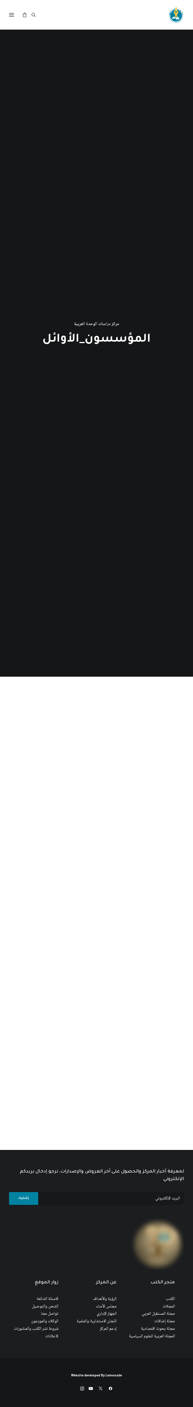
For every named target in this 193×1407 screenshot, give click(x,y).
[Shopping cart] (26, 15)
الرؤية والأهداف (105, 1299)
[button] (11, 15)
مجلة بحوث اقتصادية (158, 1329)
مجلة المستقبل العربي (158, 1313)
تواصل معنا (49, 1313)
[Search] (35, 15)
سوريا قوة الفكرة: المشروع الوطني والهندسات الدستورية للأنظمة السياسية (146, 857)
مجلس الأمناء (106, 1306)
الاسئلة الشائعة (47, 1299)
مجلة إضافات (164, 1321)
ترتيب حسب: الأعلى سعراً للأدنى (97, 700)
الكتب (170, 1299)
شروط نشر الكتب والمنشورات (36, 1329)
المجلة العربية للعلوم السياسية (152, 1336)
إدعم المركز (108, 1329)
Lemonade (114, 1376)
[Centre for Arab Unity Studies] (176, 15)
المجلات (169, 1306)
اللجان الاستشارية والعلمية (97, 1321)
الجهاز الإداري (107, 1313)
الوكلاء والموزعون (44, 1321)
